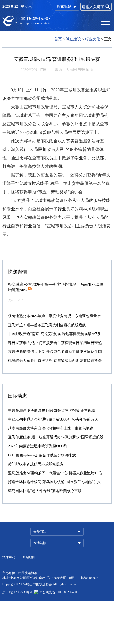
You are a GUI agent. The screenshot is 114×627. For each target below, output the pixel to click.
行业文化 (92, 39)
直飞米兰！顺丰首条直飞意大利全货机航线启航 (47, 325)
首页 (58, 39)
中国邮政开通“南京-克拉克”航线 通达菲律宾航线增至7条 (54, 334)
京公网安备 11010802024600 (59, 592)
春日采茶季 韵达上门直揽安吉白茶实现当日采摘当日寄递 (55, 343)
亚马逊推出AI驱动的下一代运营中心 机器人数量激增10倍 (55, 473)
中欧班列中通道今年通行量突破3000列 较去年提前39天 (53, 419)
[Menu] (105, 21)
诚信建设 (73, 39)
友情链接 (39, 543)
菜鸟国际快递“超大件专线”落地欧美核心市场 (45, 491)
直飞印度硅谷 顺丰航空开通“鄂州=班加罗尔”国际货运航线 (55, 437)
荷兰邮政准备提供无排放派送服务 (36, 464)
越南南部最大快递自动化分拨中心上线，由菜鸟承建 (50, 428)
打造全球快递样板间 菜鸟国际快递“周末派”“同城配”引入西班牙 (60, 482)
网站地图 (29, 557)
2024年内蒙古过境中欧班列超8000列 (37, 446)
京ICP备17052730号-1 (17, 592)
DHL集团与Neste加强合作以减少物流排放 (42, 455)
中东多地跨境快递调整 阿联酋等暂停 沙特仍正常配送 (51, 411)
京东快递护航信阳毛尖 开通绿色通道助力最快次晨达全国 (55, 352)
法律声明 (8, 557)
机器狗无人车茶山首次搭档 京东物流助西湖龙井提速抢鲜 (55, 361)
